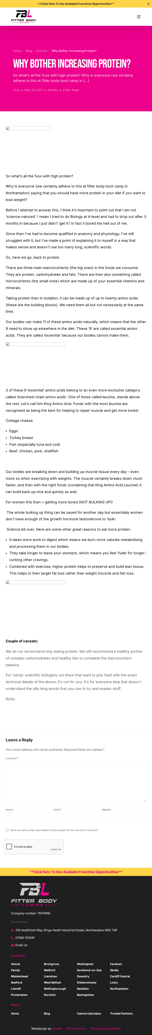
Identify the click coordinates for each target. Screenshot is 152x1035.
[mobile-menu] (134, 16)
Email (58, 809)
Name (10, 809)
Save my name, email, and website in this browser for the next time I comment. (54, 830)
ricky (16, 90)
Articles (53, 90)
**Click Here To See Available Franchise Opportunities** (76, 872)
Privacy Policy (76, 1028)
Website (106, 809)
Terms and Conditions (105, 1028)
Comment (12, 758)
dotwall (57, 1028)
